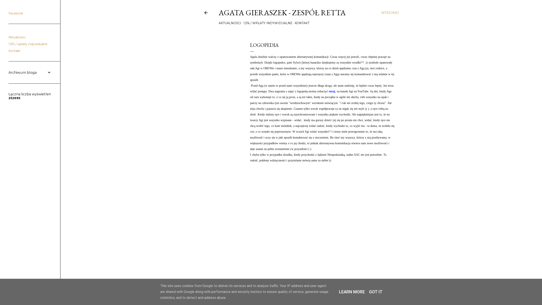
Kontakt (302, 23)
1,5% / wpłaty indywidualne (267, 23)
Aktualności (230, 23)
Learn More (352, 291)
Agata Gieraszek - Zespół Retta (282, 13)
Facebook (15, 13)
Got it (376, 291)
